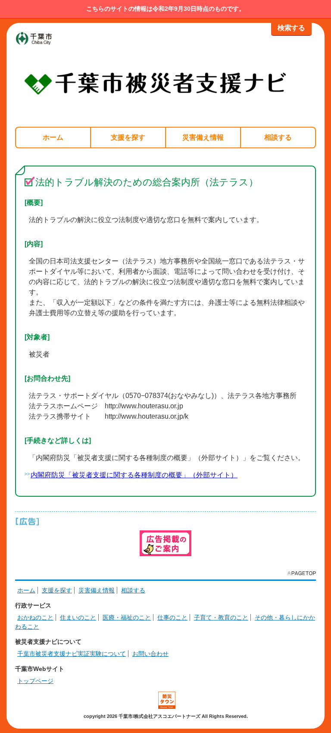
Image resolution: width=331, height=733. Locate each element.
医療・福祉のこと (127, 617)
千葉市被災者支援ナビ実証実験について (71, 653)
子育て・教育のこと (221, 617)
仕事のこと (172, 617)
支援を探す (128, 137)
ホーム (53, 137)
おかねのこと (35, 617)
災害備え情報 (203, 137)
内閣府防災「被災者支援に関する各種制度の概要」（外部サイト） (134, 475)
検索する (291, 27)
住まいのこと (78, 617)
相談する (278, 137)
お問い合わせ (150, 653)
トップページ (35, 680)
